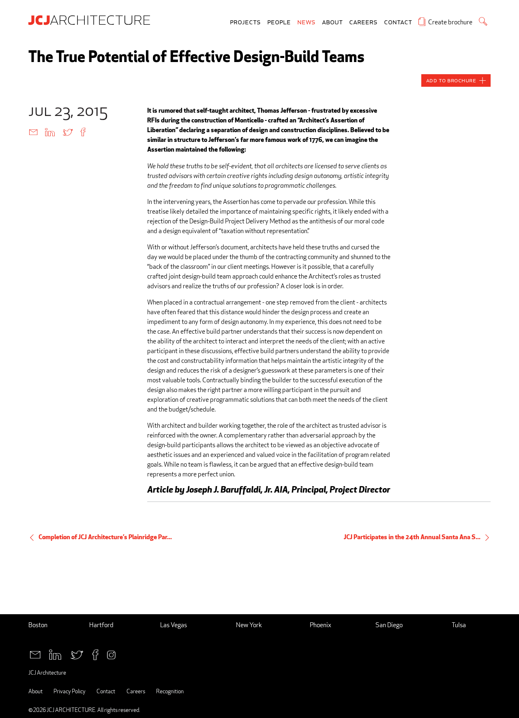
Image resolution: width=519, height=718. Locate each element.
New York (249, 625)
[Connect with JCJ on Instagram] (111, 654)
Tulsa (459, 625)
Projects (245, 22)
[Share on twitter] (67, 131)
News (306, 22)
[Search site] (483, 21)
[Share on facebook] (82, 131)
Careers (363, 22)
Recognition (170, 691)
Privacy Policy (70, 691)
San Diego (389, 625)
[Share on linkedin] (50, 131)
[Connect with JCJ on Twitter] (77, 654)
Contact (398, 22)
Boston (37, 625)
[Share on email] (33, 131)
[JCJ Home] (91, 19)
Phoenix (320, 625)
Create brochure (450, 22)
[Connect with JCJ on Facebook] (95, 654)
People (279, 22)
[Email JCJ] (35, 654)
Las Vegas (173, 625)
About (332, 22)
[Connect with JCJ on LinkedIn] (55, 654)
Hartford (101, 625)
